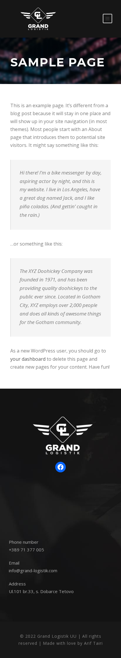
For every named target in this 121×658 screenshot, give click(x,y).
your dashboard (28, 359)
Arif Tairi (93, 643)
